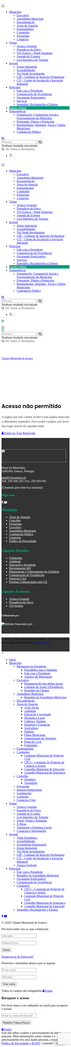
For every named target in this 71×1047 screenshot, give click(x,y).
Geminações (24, 793)
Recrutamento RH (20, 568)
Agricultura (31, 728)
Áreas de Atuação (27, 184)
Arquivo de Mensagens (38, 676)
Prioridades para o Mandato (40, 669)
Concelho (15, 520)
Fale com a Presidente (30, 90)
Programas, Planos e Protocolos (35, 121)
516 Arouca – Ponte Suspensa (34, 53)
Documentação (26, 181)
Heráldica (30, 779)
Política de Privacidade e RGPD (21, 1043)
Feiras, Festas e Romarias (32, 820)
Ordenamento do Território (40, 738)
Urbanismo (15, 558)
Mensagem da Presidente (31, 666)
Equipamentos (25, 188)
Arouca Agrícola (27, 865)
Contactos (23, 39)
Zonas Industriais (27, 66)
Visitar (13, 42)
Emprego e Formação (37, 724)
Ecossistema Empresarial (31, 844)
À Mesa (21, 824)
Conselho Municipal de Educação (44, 769)
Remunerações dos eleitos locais (43, 683)
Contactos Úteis (26, 800)
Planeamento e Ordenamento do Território (34, 571)
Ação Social (31, 707)
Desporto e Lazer (34, 717)
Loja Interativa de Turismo (32, 59)
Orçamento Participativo (31, 97)
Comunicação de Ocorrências (34, 94)
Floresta (29, 731)
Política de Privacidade (22, 541)
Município (15, 170)
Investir (13, 63)
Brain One (44, 642)
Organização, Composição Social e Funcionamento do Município (38, 116)
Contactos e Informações (31, 830)
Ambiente (15, 561)
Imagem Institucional (29, 789)
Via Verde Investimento (31, 73)
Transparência (17, 111)
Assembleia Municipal (30, 177)
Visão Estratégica (27, 837)
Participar (14, 87)
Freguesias (23, 194)
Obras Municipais (34, 735)
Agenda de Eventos (28, 56)
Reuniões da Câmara (36, 690)
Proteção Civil (17, 578)
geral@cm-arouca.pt (14, 477)
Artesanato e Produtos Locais (34, 827)
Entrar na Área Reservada (19, 433)
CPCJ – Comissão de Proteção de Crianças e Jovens (44, 764)
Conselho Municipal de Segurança (44, 772)
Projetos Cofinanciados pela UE (28, 582)
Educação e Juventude (22, 564)
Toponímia (30, 783)
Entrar (48, 990)
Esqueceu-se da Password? (18, 956)
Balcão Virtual (17, 107)
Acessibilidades (26, 70)
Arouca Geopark (27, 46)
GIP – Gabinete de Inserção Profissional (40, 77)
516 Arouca (16, 605)
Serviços (22, 101)
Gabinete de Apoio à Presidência (43, 687)
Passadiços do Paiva (29, 49)
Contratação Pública (29, 131)
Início (12, 659)
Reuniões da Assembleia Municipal (45, 697)
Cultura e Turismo (35, 721)
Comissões (23, 191)
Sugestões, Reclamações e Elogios (37, 104)
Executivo (23, 174)
